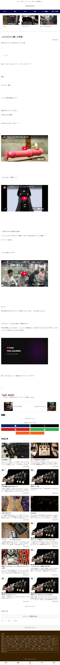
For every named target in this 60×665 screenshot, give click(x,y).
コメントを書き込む (30, 616)
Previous (1, 22)
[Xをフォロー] (44, 425)
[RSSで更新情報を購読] (30, 433)
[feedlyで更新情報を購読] (44, 429)
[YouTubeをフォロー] (15, 429)
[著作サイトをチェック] (15, 425)
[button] (55, 375)
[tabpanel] (11, 22)
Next (59, 22)
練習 (4, 414)
